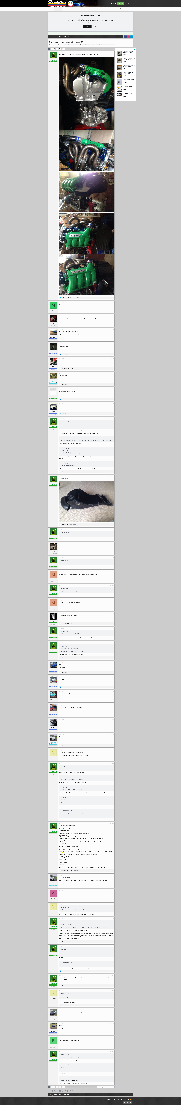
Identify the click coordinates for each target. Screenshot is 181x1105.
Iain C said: (63, 777)
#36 (113, 990)
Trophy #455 (53, 369)
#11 (113, 476)
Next (63, 48)
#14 (113, 557)
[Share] (111, 52)
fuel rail (75, 849)
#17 (113, 600)
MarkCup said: (64, 1064)
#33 (113, 918)
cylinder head (77, 833)
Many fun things (53, 624)
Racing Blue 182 (53, 354)
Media (73, 8)
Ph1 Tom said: (64, 787)
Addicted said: (64, 949)
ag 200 (70, 44)
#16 (113, 585)
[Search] (131, 3)
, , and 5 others (68, 524)
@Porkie (106, 456)
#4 (113, 329)
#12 (113, 529)
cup (80, 44)
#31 (113, 890)
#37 (113, 1009)
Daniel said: (63, 463)
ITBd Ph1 (53, 730)
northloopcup (103, 44)
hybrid (83, 44)
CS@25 (79, 8)
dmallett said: (64, 438)
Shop (103, 8)
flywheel (82, 841)
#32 (113, 904)
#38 (113, 1023)
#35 (113, 975)
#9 (113, 403)
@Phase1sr (61, 867)
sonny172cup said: (65, 766)
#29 (113, 823)
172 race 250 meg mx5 (53, 1019)
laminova (93, 44)
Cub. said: (63, 646)
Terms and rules (116, 1099)
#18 (113, 613)
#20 (113, 643)
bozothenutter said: (65, 448)
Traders (97, 8)
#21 (113, 662)
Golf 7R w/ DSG (54, 900)
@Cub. (83, 977)
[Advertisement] (124, 122)
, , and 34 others (70, 297)
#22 (113, 677)
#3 (113, 315)
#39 (113, 1038)
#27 (113, 750)
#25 (113, 719)
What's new (65, 8)
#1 (113, 52)
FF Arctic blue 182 (53, 340)
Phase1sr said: (64, 421)
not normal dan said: (65, 810)
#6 (113, 358)
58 (59, 48)
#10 (113, 418)
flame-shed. (53, 325)
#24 (113, 705)
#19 (113, 628)
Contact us (109, 1099)
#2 (113, 302)
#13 (113, 543)
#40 (113, 1051)
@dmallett (66, 867)
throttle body (74, 792)
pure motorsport (110, 44)
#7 (113, 373)
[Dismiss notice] (131, 33)
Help (128, 1099)
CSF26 (84, 8)
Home (50, 8)
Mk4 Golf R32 (54, 673)
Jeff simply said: (64, 1078)
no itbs (97, 44)
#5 (113, 344)
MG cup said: (64, 588)
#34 (113, 946)
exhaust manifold (65, 856)
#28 (113, 763)
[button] (128, 3)
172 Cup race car (53, 701)
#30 (113, 875)
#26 (113, 734)
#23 (113, 691)
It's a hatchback (53, 1034)
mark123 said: (64, 1054)
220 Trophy (53, 746)
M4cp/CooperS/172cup (53, 553)
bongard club (75, 44)
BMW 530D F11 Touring (53, 385)
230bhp (66, 44)
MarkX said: (63, 560)
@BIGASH (61, 458)
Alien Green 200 (53, 429)
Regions (89, 8)
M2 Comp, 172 (54, 414)
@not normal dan (63, 977)
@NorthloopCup (79, 752)
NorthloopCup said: (65, 907)
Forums (57, 8)
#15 (113, 572)
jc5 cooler (88, 44)
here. (91, 33)
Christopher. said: (65, 797)
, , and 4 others (70, 870)
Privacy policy (123, 1099)
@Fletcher (61, 740)
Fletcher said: (64, 532)
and (67, 368)
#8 (113, 389)
